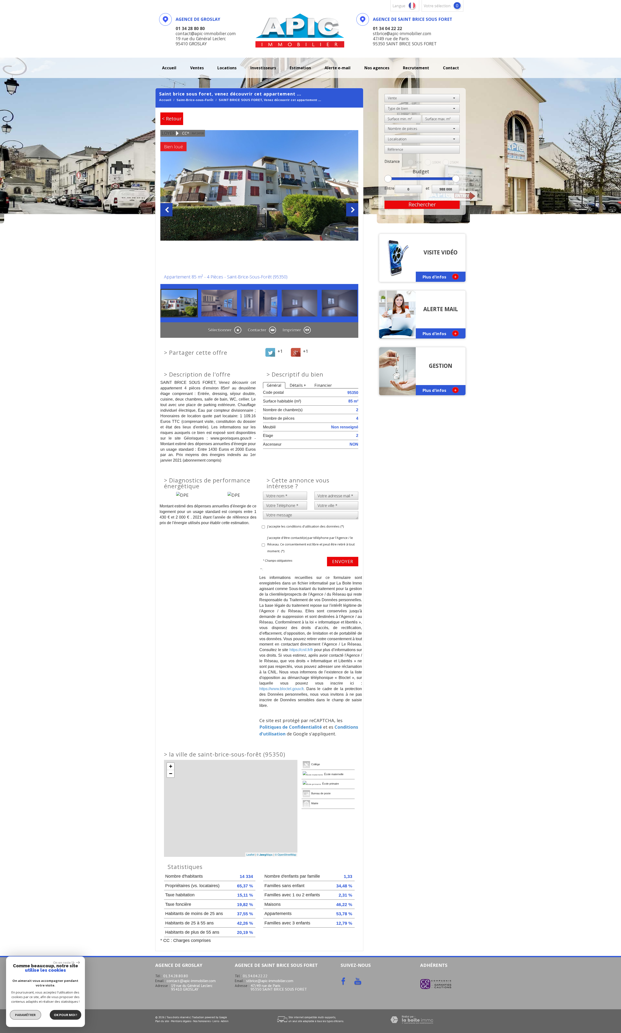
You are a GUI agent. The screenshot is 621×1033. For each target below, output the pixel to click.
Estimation (300, 68)
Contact (451, 68)
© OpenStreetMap (285, 854)
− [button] (170, 774)
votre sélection (437, 5)
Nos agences (376, 68)
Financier (323, 385)
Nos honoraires (202, 1021)
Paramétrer (25, 1015)
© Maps (265, 854)
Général (274, 385)
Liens (215, 1021)
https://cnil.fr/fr (301, 649)
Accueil (169, 68)
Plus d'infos (440, 277)
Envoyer (342, 561)
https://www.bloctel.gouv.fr (281, 688)
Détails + (298, 385)
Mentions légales (181, 1021)
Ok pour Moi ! (65, 1015)
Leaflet (250, 854)
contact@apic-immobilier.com (191, 980)
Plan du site (162, 1021)
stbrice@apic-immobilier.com (269, 980)
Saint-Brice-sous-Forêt (195, 100)
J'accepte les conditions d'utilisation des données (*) (305, 526)
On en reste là (64, 962)
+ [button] (170, 766)
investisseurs (263, 68)
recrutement (416, 68)
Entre (389, 188)
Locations (227, 68)
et (427, 188)
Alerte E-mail (338, 68)
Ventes (197, 68)
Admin (225, 1021)
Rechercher (422, 204)
